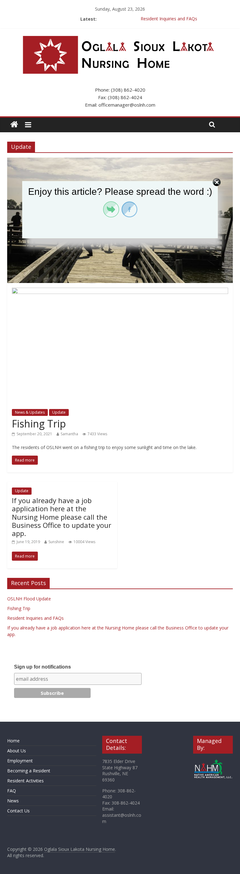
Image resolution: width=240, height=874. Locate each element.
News (13, 801)
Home (13, 741)
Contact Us (18, 811)
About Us (16, 751)
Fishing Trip (39, 423)
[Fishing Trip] (120, 161)
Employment (20, 761)
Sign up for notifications (42, 666)
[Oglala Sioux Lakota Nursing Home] (14, 125)
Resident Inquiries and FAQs (169, 19)
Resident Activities (25, 781)
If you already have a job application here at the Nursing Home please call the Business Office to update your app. (61, 517)
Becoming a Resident (28, 771)
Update (59, 412)
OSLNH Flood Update (29, 599)
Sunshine (56, 541)
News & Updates (30, 412)
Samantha (69, 434)
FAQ (11, 791)
